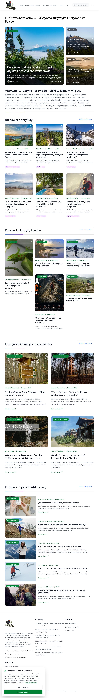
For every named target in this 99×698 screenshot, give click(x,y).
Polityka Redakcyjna (61, 691)
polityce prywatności (30, 682)
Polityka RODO (49, 691)
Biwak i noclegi (12, 30)
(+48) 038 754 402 (13, 654)
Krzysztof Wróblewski (73, 149)
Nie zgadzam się (23, 687)
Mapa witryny (73, 691)
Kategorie (9, 662)
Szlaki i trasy (63, 5)
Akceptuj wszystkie (23, 692)
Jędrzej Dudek (40, 198)
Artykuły (39, 619)
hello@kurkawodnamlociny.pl (16, 657)
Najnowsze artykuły (24, 5)
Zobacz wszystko (85, 119)
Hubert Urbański (10, 149)
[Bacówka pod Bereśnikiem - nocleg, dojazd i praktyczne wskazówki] (34, 56)
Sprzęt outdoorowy (54, 5)
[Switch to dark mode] (92, 5)
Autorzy (68, 619)
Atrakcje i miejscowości (35, 5)
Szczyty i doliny (45, 5)
